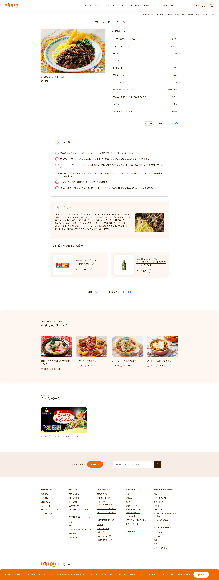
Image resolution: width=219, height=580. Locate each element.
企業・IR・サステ (110, 5)
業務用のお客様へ (168, 5)
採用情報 (130, 531)
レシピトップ (74, 489)
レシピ (97, 5)
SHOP (204, 7)
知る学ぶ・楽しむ (133, 5)
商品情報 (88, 5)
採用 (121, 5)
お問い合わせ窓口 (150, 5)
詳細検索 (95, 464)
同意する (200, 575)
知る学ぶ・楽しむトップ (79, 517)
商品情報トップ (47, 489)
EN (197, 5)
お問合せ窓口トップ (106, 520)
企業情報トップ (132, 489)
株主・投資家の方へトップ (165, 489)
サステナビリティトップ (164, 528)
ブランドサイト (80, 269)
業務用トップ (103, 489)
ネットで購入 (141, 271)
